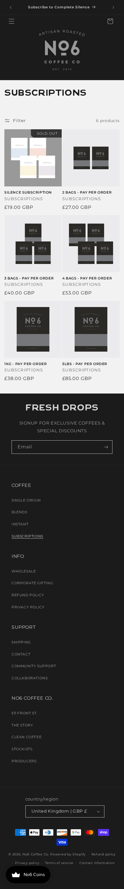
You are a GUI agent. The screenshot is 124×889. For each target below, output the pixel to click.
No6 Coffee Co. (35, 854)
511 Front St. (24, 713)
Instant (20, 524)
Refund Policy (28, 595)
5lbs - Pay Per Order (84, 364)
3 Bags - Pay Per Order (29, 278)
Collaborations (30, 678)
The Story (22, 725)
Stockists (22, 749)
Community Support (34, 666)
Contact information (96, 863)
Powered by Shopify (68, 854)
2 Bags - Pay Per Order (87, 192)
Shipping (21, 642)
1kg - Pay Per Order (25, 364)
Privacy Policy (28, 607)
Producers (24, 761)
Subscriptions (27, 536)
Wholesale (24, 571)
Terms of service (59, 863)
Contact (21, 654)
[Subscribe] (105, 447)
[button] (11, 21)
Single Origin (26, 500)
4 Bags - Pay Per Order (87, 278)
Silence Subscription (28, 192)
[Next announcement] (113, 7)
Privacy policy (27, 863)
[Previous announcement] (10, 7)
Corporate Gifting (32, 583)
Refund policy (103, 854)
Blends (19, 512)
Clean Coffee (27, 737)
